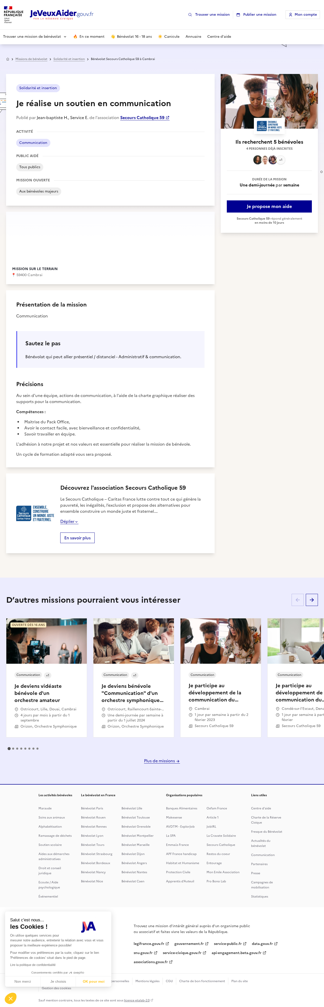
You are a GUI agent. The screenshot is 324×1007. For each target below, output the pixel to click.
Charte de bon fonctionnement (202, 981)
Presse (255, 873)
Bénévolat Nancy (93, 872)
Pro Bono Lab (216, 881)
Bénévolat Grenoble (136, 826)
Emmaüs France (177, 845)
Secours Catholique (221, 845)
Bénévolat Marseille (136, 845)
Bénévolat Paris (92, 808)
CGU (169, 981)
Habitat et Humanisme (182, 863)
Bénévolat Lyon (92, 835)
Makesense (174, 817)
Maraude (45, 808)
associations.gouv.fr (151, 962)
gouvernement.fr (189, 943)
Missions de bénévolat (31, 59)
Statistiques (259, 896)
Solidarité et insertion (69, 59)
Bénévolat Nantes (134, 872)
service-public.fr (228, 943)
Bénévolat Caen (133, 881)
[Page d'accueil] (61, 15)
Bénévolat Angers (134, 863)
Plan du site (239, 981)
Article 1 (213, 817)
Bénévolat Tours (92, 845)
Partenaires (259, 864)
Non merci (22, 981)
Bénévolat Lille (132, 808)
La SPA (171, 835)
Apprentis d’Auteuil (180, 881)
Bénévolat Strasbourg (96, 854)
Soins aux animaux (51, 817)
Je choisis (58, 981)
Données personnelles (113, 981)
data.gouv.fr (262, 943)
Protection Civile (178, 872)
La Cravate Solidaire (221, 835)
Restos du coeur (218, 854)
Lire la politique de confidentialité (33, 965)
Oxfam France (217, 808)
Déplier (67, 521)
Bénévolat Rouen (93, 817)
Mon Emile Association (223, 872)
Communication (263, 855)
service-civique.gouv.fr (182, 953)
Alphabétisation (50, 826)
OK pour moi (94, 981)
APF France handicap (181, 854)
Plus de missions (160, 761)
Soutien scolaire (50, 845)
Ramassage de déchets (55, 835)
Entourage (214, 863)
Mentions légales (147, 981)
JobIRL (211, 826)
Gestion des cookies (56, 988)
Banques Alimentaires (181, 808)
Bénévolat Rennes (94, 826)
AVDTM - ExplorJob (180, 826)
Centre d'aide (261, 808)
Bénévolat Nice (92, 881)
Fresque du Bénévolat (266, 831)
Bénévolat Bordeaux (95, 863)
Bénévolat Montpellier (138, 835)
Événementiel (48, 896)
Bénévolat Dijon (133, 854)
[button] (11, 998)
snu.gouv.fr (143, 953)
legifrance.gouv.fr (149, 943)
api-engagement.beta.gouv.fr (236, 953)
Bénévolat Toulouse (136, 817)
